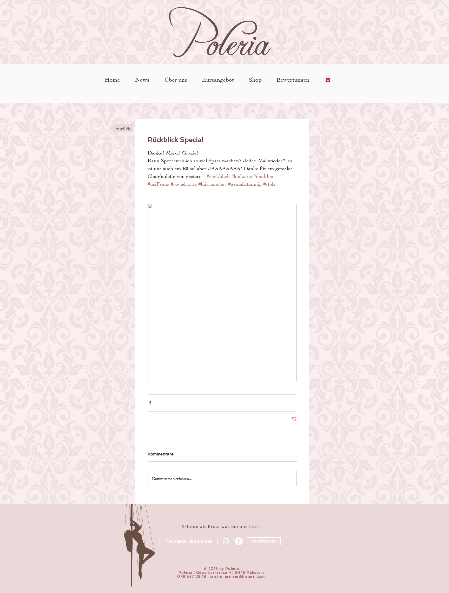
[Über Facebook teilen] (150, 403)
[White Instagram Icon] (226, 541)
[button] (328, 79)
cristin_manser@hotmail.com (238, 576)
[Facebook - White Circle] (239, 541)
